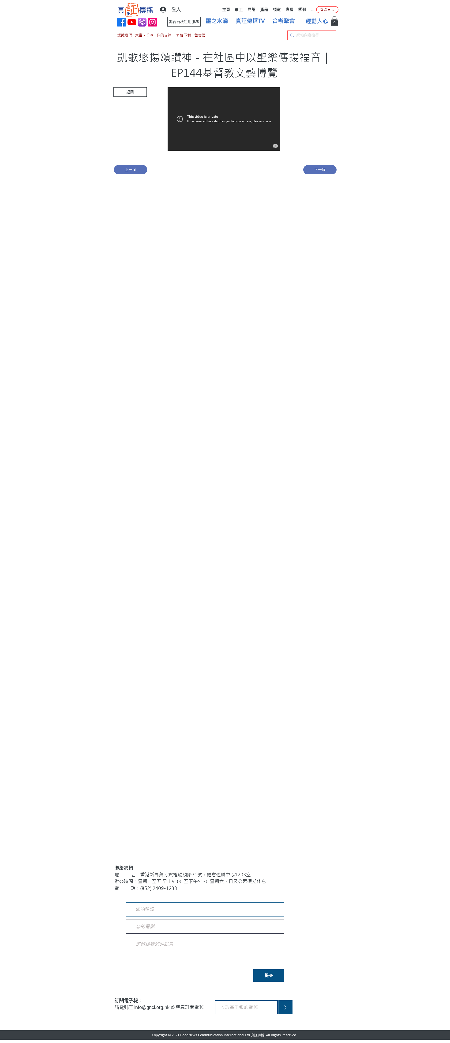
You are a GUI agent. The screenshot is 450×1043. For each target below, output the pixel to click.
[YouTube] (132, 22)
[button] (334, 21)
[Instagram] (152, 22)
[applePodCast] (142, 22)
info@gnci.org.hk (152, 1007)
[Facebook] (121, 22)
